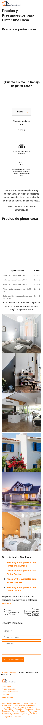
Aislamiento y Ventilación (11, 703)
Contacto (5, 694)
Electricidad (8, 709)
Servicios (17, 717)
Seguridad (8, 717)
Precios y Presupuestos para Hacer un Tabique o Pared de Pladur (31, 612)
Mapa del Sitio (7, 697)
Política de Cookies (9, 689)
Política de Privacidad (10, 692)
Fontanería (29, 709)
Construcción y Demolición (25, 705)
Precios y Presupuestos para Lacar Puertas (11, 612)
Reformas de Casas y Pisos (21, 715)
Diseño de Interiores (28, 707)
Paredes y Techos (18, 711)
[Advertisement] (21, 54)
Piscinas (24, 713)
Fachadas (18, 709)
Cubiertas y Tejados (11, 707)
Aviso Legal (6, 686)
